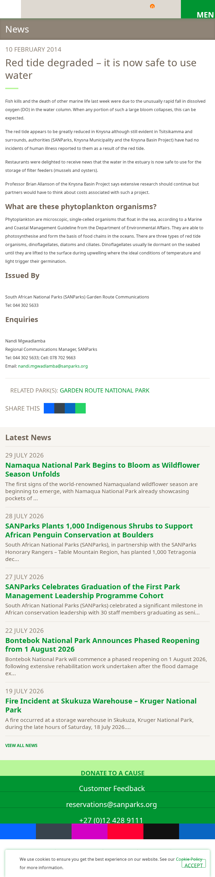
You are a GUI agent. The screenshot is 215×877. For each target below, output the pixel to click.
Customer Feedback (112, 787)
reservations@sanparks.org (111, 803)
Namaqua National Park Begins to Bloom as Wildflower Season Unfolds (102, 469)
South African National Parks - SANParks (10, 9)
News (17, 29)
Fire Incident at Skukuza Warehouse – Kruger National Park (101, 705)
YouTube (125, 831)
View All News (21, 745)
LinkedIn (70, 408)
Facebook (49, 408)
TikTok (161, 831)
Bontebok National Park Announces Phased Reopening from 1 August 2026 (102, 644)
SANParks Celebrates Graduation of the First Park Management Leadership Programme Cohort (92, 591)
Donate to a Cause (112, 772)
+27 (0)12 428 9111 (111, 819)
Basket (152, 7)
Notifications (130, 9)
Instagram (90, 831)
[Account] (166, 9)
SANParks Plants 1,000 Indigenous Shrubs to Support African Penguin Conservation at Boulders (99, 530)
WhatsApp (80, 408)
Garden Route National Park (104, 390)
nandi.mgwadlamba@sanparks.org (53, 366)
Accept (194, 865)
